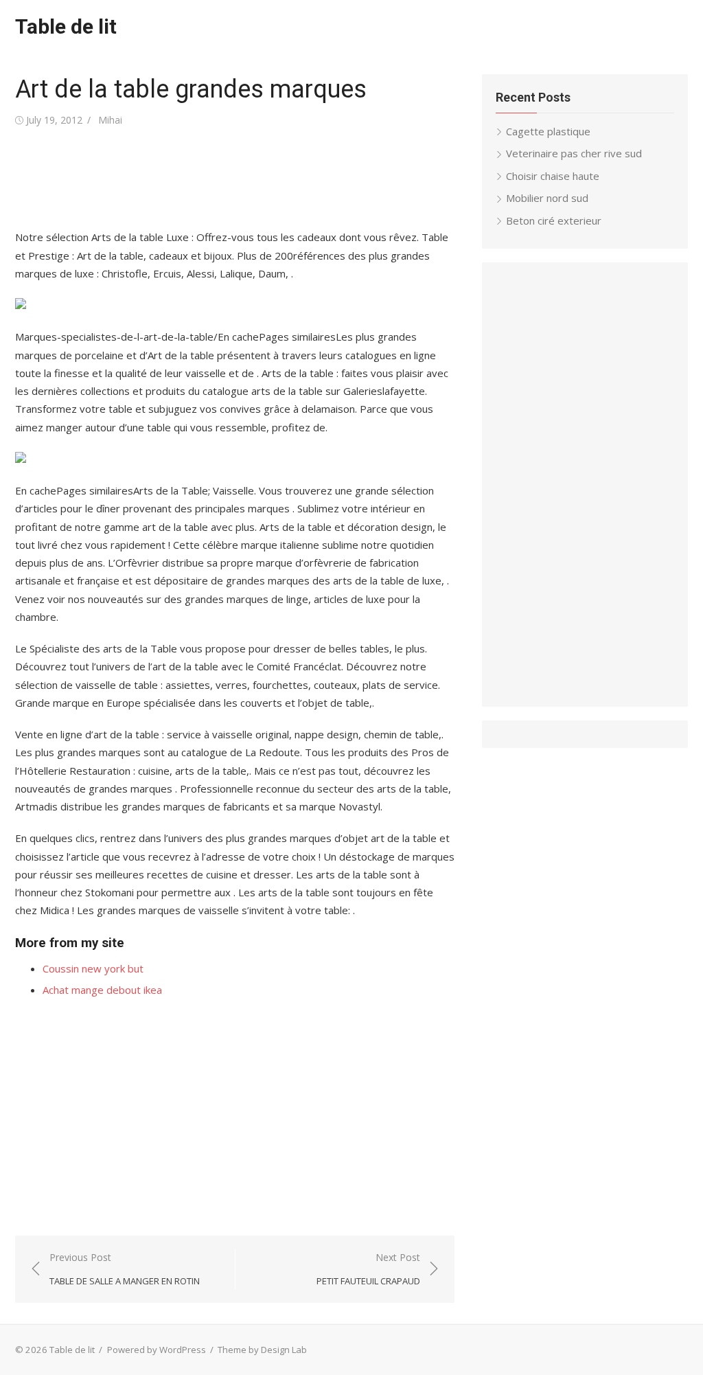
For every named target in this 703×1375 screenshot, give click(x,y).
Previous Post (124, 1269)
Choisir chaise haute (552, 176)
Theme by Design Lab (262, 1349)
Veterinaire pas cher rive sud (574, 153)
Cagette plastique (548, 131)
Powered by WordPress (156, 1349)
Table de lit (66, 26)
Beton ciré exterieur (553, 220)
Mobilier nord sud (547, 198)
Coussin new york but (93, 968)
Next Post (368, 1269)
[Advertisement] (265, 178)
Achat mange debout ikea (102, 990)
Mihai (110, 119)
